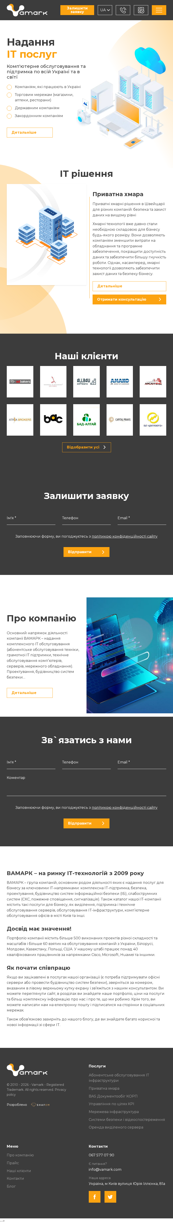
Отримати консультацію (121, 299)
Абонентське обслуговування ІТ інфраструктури (119, 1078)
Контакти (15, 1178)
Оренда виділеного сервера (116, 1127)
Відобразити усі (83, 447)
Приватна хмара (104, 1088)
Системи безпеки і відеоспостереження (127, 1120)
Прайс (13, 1163)
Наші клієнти (19, 1171)
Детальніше (23, 132)
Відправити (79, 552)
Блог (11, 1186)
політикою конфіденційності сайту (124, 536)
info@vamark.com (105, 1169)
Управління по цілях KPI (111, 1104)
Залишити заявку (77, 10)
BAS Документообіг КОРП (113, 1096)
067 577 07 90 (101, 1155)
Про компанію (20, 1155)
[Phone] (123, 10)
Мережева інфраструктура (114, 1112)
